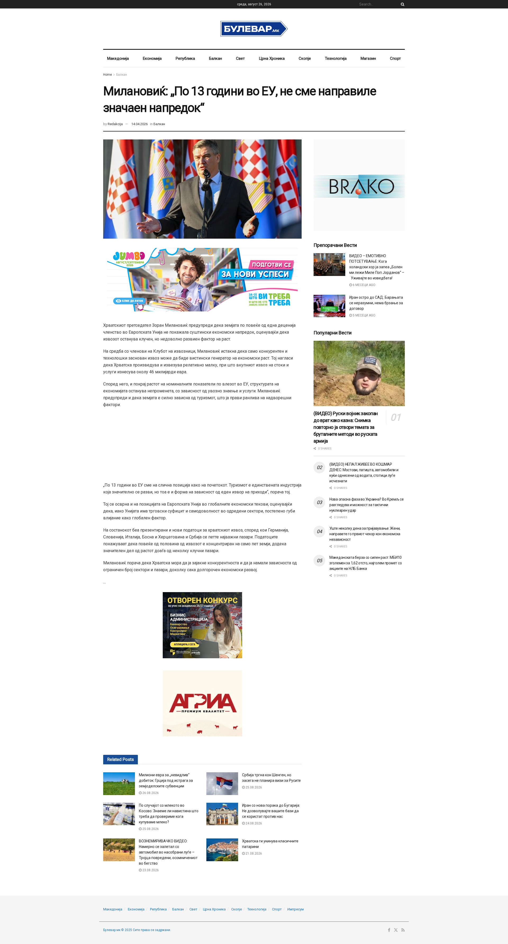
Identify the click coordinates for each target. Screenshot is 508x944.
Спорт (395, 58)
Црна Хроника (272, 58)
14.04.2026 (139, 124)
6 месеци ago (363, 285)
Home (107, 74)
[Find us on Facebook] (389, 930)
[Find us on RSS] (403, 930)
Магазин (368, 58)
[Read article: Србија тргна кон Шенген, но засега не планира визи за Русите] (222, 783)
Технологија (336, 58)
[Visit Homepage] (254, 28)
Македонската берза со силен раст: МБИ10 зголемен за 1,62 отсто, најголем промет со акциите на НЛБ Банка (365, 563)
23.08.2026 (150, 870)
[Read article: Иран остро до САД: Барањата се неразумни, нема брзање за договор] (329, 306)
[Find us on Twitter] (396, 930)
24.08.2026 (253, 823)
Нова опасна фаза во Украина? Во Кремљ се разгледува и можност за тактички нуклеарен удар (366, 504)
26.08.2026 (150, 793)
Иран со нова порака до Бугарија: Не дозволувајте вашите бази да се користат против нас (271, 811)
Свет (240, 58)
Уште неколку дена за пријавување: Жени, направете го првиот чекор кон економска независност (364, 534)
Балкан (215, 58)
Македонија (118, 58)
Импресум (295, 909)
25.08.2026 (253, 787)
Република (185, 58)
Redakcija (115, 124)
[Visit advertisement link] (359, 185)
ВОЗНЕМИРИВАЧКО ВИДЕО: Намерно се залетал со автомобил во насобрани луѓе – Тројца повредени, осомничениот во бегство (168, 852)
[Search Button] (401, 4)
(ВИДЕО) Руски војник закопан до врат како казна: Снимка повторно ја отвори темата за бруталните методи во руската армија (346, 427)
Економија (152, 58)
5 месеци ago (363, 315)
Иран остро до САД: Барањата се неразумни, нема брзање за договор (376, 303)
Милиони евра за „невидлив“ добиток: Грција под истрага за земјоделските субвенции (166, 780)
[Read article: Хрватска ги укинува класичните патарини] (222, 849)
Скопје (305, 58)
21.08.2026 (253, 853)
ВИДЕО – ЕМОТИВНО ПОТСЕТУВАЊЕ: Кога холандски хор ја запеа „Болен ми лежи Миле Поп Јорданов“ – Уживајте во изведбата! (376, 267)
